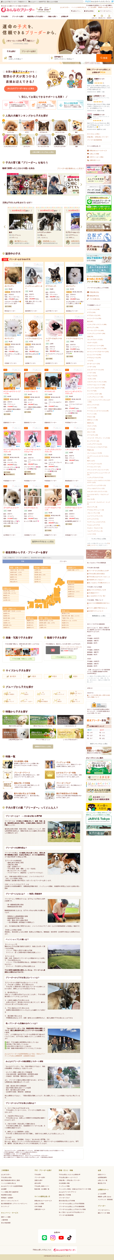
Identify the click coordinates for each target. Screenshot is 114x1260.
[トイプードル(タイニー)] (34, 339)
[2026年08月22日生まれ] (77, 222)
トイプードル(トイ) (31, 391)
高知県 (30, 625)
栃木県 (65, 625)
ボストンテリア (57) (93, 405)
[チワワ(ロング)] (54, 287)
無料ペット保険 (5, 1217)
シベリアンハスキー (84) (94, 394)
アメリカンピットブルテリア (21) (97, 447)
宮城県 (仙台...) (73, 591)
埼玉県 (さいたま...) (69, 620)
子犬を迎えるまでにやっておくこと (99, 577)
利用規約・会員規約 (7, 1198)
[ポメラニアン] (13, 287)
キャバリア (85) (91, 391)
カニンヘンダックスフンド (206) (96, 348)
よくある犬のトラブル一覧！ (97, 596)
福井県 (38, 581)
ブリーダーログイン (106, 11)
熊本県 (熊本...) (9, 618)
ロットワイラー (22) (93, 441)
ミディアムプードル (72, 449)
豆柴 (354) (90, 336)
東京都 (66, 613)
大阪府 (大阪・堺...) (17, 570)
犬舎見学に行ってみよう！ (97, 580)
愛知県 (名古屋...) (46, 620)
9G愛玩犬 (60, 700)
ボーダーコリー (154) (93, 363)
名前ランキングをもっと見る (98, 743)
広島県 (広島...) (9, 593)
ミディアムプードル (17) (94, 464)
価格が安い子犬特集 (65, 1195)
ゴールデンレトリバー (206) (95, 345)
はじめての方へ (64, 7)
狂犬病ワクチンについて (96, 611)
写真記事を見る (94, 292)
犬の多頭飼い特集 (64, 1183)
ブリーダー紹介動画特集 (94, 140)
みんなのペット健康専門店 (38, 1)
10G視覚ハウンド (76, 700)
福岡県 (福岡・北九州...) (12, 611)
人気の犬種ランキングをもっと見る (43, 152)
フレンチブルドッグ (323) (94, 339)
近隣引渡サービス (95, 160)
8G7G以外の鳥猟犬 (43, 700)
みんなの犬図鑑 (53, 1)
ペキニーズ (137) (92, 376)
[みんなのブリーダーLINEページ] (44, 1237)
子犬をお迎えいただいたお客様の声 (69, 1174)
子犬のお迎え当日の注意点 (97, 573)
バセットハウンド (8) (93, 513)
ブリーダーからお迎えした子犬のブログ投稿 (72, 1209)
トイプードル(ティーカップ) (53, 509)
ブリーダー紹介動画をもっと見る (69, 168)
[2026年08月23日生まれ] (21, 222)
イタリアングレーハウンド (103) (96, 382)
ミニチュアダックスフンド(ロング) (53, 450)
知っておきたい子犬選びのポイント (99, 583)
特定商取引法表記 (6, 1195)
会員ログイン (102, 1174)
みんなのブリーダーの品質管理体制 (11, 1186)
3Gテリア (43, 693)
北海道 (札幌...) (73, 570)
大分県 (6, 620)
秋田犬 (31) (90, 423)
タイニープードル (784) (94, 318)
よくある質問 (92, 7)
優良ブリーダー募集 (104, 1213)
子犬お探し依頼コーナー (42, 1186)
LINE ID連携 (38, 1206)
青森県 (71, 584)
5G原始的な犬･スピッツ (76, 693)
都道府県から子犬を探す (35, 16)
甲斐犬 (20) (90, 450)
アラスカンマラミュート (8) (95, 510)
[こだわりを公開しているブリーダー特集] (99, 279)
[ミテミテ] (99, 780)
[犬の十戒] (99, 829)
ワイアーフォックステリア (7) (96, 522)
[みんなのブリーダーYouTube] (61, 1237)
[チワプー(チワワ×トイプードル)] (10, 652)
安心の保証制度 (5, 1223)
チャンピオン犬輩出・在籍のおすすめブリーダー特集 (75, 1189)
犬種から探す (52, 16)
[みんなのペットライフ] (99, 786)
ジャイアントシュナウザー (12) (96, 485)
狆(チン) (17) (91, 461)
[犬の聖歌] (99, 835)
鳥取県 (6, 595)
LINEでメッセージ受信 (96, 157)
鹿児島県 (7, 625)
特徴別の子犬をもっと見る (43, 746)
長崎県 (6, 615)
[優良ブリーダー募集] (99, 723)
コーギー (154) (91, 367)
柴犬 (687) (90, 321)
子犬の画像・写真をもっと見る (22, 659)
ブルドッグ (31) (91, 426)
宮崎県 (6, 623)
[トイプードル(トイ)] (18, 652)
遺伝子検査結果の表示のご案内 (10, 1180)
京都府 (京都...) (16, 574)
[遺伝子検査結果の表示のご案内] (99, 268)
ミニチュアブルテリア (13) (95, 477)
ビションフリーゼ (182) (94, 354)
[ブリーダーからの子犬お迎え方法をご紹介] (99, 190)
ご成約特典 (4, 1220)
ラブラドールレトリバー (73, 508)
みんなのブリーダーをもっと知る (20, 88)
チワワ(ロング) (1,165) (93, 315)
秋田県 (71, 589)
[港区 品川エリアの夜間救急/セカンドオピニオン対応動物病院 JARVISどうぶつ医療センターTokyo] (99, 823)
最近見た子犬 (102, 1183)
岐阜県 (42, 625)
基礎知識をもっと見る (98, 616)
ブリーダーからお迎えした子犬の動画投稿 (71, 1206)
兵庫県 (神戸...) (16, 572)
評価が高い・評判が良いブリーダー (98, 137)
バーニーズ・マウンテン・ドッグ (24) (98, 438)
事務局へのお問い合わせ (105, 7)
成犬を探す (38, 1183)
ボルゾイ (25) (91, 432)
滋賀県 (13, 577)
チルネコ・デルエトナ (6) (94, 528)
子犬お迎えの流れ (6, 1177)
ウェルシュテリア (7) (93, 525)
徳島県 (30, 627)
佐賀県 (6, 613)
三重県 (42, 627)
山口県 (6, 600)
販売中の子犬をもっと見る (43, 542)
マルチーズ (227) (92, 342)
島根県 (6, 597)
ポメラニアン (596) (92, 327)
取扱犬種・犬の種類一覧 (42, 1189)
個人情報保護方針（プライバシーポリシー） (14, 1203)
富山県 (38, 577)
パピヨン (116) (91, 379)
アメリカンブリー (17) (93, 467)
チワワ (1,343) (91, 312)
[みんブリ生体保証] (99, 179)
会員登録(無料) (102, 1177)
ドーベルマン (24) (92, 435)
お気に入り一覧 (102, 1180)
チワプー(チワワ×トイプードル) (11, 392)
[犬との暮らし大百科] (99, 810)
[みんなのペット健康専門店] (99, 773)
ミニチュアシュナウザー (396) (96, 333)
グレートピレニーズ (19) (94, 453)
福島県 (71, 596)
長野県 (38, 572)
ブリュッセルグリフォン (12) (95, 488)
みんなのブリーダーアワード (67, 1192)
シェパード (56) (91, 408)
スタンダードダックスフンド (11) (97, 491)
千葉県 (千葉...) (67, 618)
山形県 (71, 594)
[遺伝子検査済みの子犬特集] (99, 258)
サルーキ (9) (90, 499)
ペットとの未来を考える (78, 7)
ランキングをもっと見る (98, 539)
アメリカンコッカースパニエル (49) (97, 411)
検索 (105, 58)
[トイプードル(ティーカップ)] (54, 339)
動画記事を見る (94, 296)
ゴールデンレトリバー (11, 508)
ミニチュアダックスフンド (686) (96, 324)
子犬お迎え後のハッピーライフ (68, 1177)
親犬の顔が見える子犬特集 (67, 1200)
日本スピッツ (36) (92, 420)
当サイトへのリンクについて (9, 1200)
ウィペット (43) (91, 414)
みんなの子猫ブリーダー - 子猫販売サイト (14, 1)
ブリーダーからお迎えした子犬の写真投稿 (71, 1203)
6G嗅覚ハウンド (10, 700)
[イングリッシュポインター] (34, 287)
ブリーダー (21, 241)
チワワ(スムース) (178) (94, 357)
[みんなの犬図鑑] (99, 792)
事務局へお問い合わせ (104, 1196)
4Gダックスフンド (59, 693)
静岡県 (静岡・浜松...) (47, 623)
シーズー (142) (91, 373)
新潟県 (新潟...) (40, 574)
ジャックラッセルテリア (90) (95, 388)
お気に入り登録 (94, 154)
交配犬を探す (39, 1180)
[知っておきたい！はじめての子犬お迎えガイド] (99, 554)
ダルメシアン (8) (92, 507)
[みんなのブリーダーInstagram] (53, 1237)
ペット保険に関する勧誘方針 (9, 1192)
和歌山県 (13, 581)
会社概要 (3, 1189)
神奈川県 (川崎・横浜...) (70, 615)
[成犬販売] (99, 227)
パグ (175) (90, 360)
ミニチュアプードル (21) (94, 444)
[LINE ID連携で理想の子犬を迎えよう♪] (99, 203)
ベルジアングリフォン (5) (94, 531)
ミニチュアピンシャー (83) (95, 397)
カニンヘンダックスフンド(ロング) (73, 392)
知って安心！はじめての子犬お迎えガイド (71, 1212)
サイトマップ (5, 1206)
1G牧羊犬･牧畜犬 (10, 693)
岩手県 (71, 587)
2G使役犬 (26, 693)
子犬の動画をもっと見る (64, 657)
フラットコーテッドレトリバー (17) (97, 470)
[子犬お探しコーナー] (99, 216)
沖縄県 (6, 627)
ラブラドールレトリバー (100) (96, 385)
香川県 (30, 623)
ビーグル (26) (91, 429)
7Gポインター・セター (26, 700)
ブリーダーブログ (64, 1198)
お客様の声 (64, 16)
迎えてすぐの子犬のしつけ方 (97, 590)
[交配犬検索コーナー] (99, 237)
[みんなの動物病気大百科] (99, 801)
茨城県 (65, 623)
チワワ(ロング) (50, 391)
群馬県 (65, 627)
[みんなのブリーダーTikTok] (69, 1237)
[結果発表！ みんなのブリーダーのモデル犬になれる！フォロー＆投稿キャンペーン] (99, 169)
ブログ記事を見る (94, 299)
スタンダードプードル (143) (95, 370)
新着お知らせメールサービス (98, 150)
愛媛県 (30, 620)
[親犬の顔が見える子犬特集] (99, 248)
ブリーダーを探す (18, 16)
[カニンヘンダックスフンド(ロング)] (35, 652)
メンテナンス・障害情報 (105, 1199)
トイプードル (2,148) (93, 309)
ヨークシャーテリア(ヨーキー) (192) (98, 351)
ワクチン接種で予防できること (98, 608)
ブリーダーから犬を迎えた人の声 (99, 570)
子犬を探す (4, 16)
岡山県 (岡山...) (9, 590)
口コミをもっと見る (93, 134)
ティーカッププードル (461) (95, 330)
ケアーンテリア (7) (92, 519)
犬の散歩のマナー (94, 593)
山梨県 (38, 570)
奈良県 (13, 579)
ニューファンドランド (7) (94, 516)
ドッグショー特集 (64, 1186)
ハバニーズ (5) (91, 534)
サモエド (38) (91, 417)
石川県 (38, 579)
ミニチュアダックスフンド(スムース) (32, 450)
